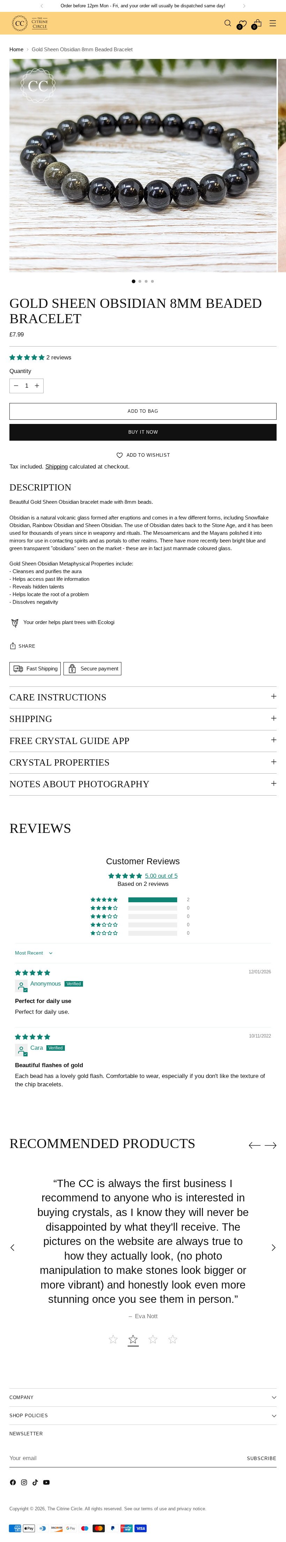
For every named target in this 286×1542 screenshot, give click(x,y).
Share (26, 646)
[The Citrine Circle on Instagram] (25, 1484)
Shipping (56, 466)
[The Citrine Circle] (30, 23)
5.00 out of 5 (161, 876)
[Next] (244, 6)
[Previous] (42, 6)
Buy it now (143, 432)
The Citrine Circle (64, 1508)
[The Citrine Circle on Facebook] (13, 1484)
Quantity (20, 371)
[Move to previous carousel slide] (255, 1146)
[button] (27, 357)
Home (16, 49)
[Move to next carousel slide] (271, 1145)
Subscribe (262, 1458)
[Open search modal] (228, 23)
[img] (32, 973)
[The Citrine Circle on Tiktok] (36, 1484)
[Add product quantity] (37, 386)
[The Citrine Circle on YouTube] (47, 1484)
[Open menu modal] (273, 23)
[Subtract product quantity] (16, 386)
